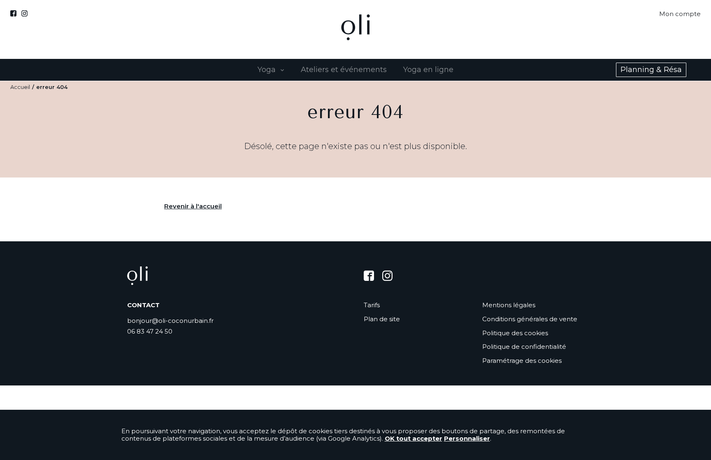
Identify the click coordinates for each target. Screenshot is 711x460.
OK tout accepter (413, 438)
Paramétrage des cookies (522, 360)
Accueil (20, 87)
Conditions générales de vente (529, 319)
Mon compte (680, 14)
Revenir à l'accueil (193, 206)
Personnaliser (467, 438)
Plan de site (382, 319)
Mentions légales (508, 305)
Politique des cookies (515, 333)
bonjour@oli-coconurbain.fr (170, 321)
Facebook (13, 13)
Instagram (24, 13)
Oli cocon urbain (355, 29)
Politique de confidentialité (524, 346)
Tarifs (372, 305)
